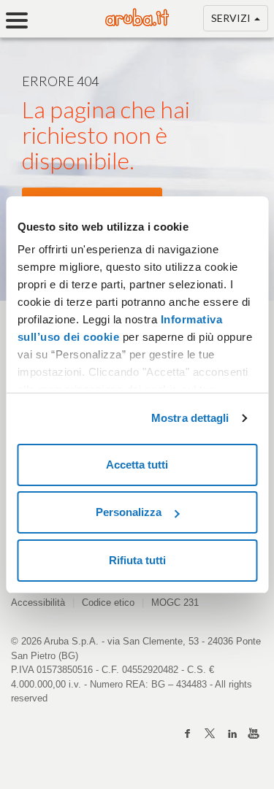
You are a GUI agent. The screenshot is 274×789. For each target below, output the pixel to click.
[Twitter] (209, 733)
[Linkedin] (231, 733)
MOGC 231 (175, 602)
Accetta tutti (137, 464)
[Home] (137, 22)
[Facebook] (187, 733)
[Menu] (22, 20)
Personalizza (128, 512)
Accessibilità (38, 602)
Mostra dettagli (190, 418)
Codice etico (108, 602)
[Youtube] (253, 733)
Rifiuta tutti (137, 560)
